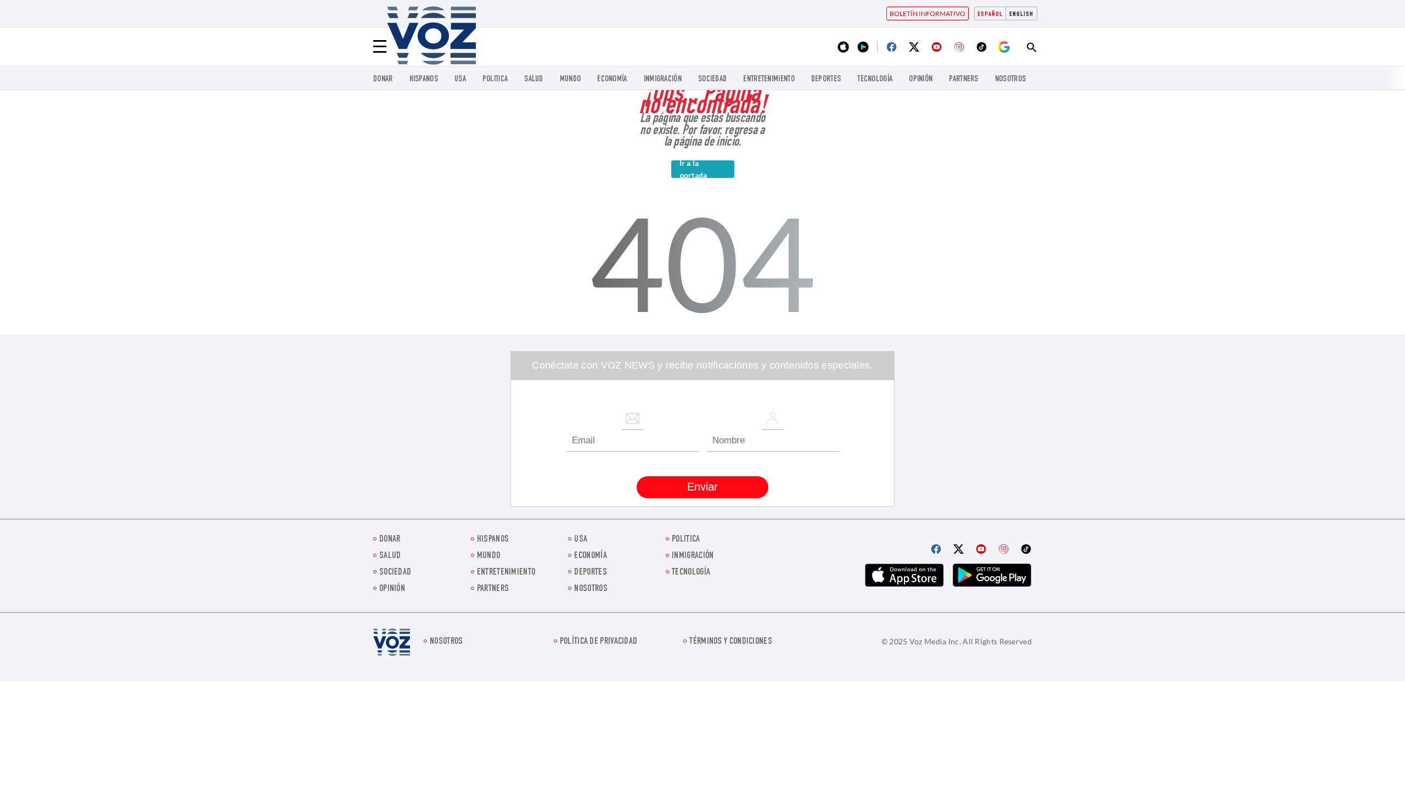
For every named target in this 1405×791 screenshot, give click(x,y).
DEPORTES (826, 79)
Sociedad (712, 79)
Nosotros (1010, 79)
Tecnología (874, 79)
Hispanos (423, 79)
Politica (495, 79)
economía (612, 79)
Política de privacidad (599, 642)
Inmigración (663, 79)
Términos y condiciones (730, 642)
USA (460, 79)
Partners (963, 79)
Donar (383, 79)
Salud (533, 79)
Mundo (570, 79)
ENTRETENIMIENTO (769, 79)
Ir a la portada (693, 169)
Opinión (920, 79)
